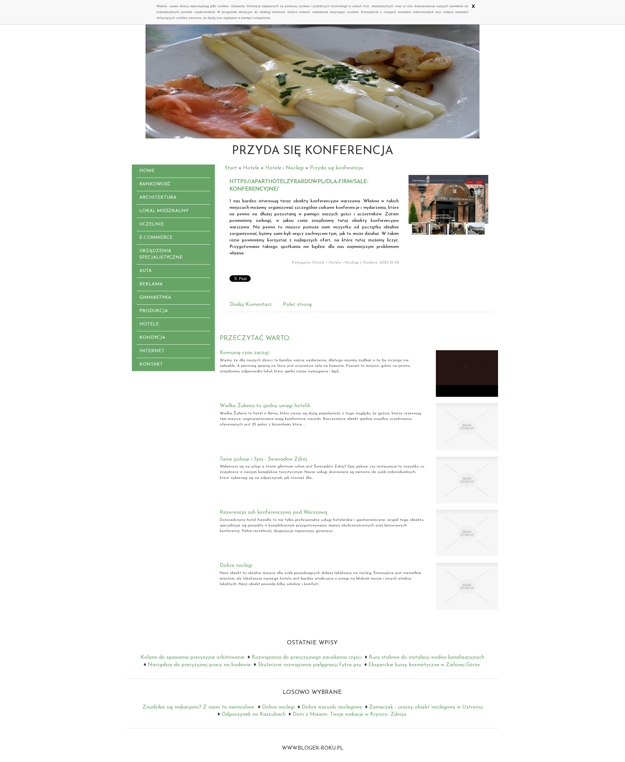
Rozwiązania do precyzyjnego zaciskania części (307, 657)
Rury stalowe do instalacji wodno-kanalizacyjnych (426, 657)
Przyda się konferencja (336, 168)
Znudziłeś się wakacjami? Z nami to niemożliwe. (199, 707)
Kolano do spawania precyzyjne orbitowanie (192, 657)
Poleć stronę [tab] (297, 304)
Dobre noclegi (236, 565)
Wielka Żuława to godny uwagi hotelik (265, 406)
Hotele (251, 168)
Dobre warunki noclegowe (332, 707)
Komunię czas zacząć (245, 352)
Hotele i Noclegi (284, 168)
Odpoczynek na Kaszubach (253, 714)
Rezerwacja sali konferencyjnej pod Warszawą (273, 512)
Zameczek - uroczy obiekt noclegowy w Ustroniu (426, 707)
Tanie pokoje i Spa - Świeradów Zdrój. (264, 459)
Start (231, 168)
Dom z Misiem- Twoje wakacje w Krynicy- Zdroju (349, 714)
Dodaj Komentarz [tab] (251, 304)
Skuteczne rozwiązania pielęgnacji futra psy (309, 665)
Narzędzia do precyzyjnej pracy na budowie (199, 665)
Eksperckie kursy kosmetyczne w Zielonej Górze (424, 665)
